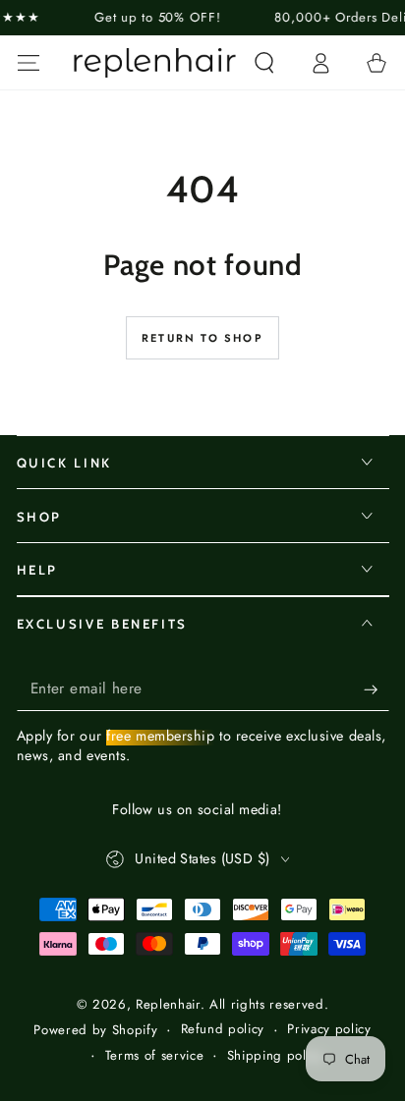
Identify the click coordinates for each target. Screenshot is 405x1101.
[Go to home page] (155, 63)
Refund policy (223, 1029)
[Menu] (28, 62)
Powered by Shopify (95, 1030)
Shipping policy (275, 1056)
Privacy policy (329, 1029)
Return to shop (202, 338)
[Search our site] (264, 62)
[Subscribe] (376, 689)
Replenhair (168, 1004)
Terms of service (154, 1056)
